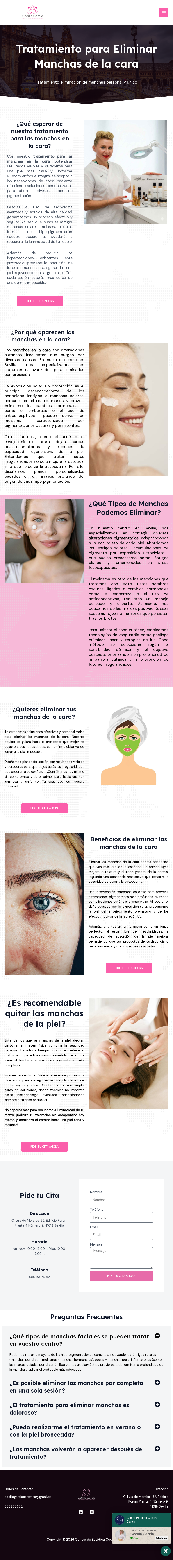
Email (94, 1227)
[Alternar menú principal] (163, 12)
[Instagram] (92, 1512)
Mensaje (96, 1244)
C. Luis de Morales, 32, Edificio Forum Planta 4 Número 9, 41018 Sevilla (145, 1502)
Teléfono (39, 1270)
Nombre (96, 1192)
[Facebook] (81, 1512)
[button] (86, 1340)
